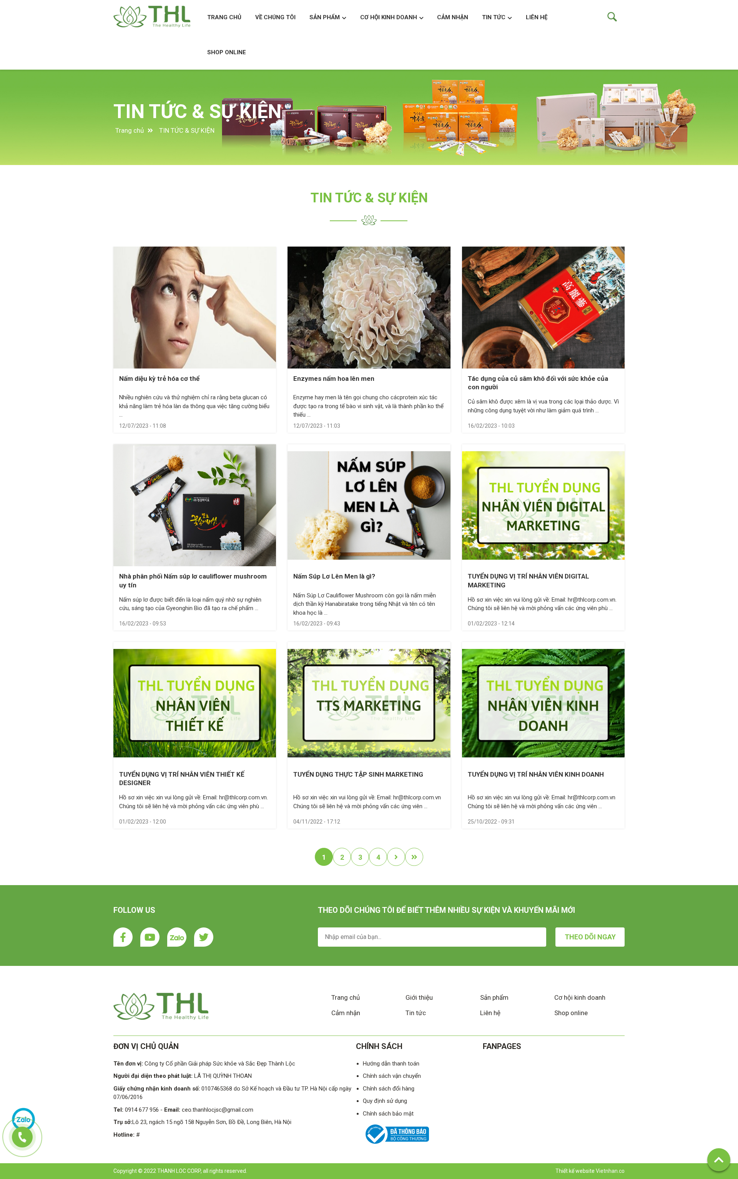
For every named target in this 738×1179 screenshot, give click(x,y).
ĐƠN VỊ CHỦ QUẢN (146, 1046)
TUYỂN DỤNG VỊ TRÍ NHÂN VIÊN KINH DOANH (536, 774)
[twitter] (203, 937)
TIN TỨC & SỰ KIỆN (197, 111)
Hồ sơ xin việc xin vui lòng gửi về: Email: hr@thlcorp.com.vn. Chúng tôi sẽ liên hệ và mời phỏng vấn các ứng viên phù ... (542, 604)
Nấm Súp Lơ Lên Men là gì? (334, 576)
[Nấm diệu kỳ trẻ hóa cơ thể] (194, 308)
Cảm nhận (345, 1013)
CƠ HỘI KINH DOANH (388, 17)
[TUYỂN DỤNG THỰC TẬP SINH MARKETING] (369, 703)
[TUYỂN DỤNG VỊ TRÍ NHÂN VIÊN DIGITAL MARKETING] (543, 505)
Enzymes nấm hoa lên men (333, 378)
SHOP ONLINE (226, 52)
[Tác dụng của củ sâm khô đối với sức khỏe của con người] (543, 308)
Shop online (571, 1013)
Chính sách (379, 1046)
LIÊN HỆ (536, 17)
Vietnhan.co (610, 1171)
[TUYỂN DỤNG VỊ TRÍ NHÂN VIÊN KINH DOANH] (543, 703)
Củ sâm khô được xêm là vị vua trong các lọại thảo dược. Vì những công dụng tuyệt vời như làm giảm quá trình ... (543, 406)
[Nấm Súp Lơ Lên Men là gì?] (369, 505)
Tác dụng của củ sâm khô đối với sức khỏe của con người (538, 383)
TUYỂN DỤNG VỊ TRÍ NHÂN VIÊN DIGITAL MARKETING (528, 580)
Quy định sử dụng (385, 1100)
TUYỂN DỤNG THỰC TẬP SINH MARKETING (358, 774)
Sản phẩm (494, 997)
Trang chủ (224, 17)
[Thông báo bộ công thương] (396, 1144)
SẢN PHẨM (324, 17)
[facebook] (123, 937)
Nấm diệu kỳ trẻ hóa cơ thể (159, 378)
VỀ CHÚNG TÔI (275, 17)
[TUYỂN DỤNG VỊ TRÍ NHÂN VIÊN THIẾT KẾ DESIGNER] (194, 703)
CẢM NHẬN (452, 17)
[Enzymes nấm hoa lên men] (369, 308)
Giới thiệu (419, 997)
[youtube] (150, 937)
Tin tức (493, 17)
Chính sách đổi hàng (388, 1088)
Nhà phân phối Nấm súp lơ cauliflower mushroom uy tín (193, 580)
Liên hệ (490, 1013)
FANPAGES (502, 1046)
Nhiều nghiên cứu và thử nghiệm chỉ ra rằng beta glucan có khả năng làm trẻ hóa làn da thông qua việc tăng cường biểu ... (194, 406)
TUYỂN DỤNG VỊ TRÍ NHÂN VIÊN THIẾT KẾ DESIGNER (181, 778)
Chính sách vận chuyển (392, 1075)
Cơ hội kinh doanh (579, 997)
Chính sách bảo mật (388, 1113)
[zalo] (176, 937)
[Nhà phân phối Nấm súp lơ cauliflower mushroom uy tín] (194, 505)
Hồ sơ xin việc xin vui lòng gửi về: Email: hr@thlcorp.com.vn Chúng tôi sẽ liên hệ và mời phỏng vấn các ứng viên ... (367, 802)
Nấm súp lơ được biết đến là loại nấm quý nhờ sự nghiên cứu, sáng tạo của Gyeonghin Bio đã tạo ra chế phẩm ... (190, 604)
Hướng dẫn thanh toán (391, 1063)
